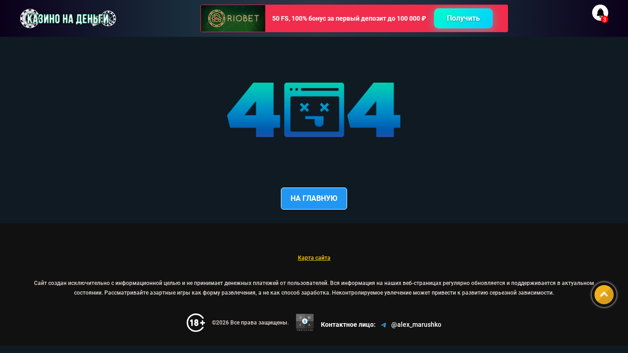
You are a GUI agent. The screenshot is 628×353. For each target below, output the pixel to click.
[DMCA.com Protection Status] (305, 322)
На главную (314, 198)
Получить (463, 18)
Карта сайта (314, 258)
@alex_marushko (416, 324)
